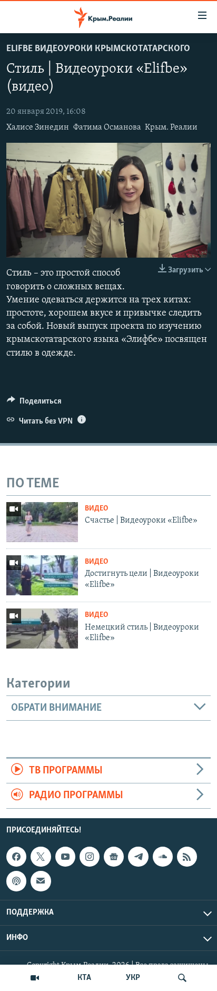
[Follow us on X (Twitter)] (41, 857)
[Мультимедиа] (35, 978)
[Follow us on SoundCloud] (163, 857)
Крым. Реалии (171, 127)
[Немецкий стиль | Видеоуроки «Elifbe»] (42, 629)
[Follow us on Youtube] (65, 857)
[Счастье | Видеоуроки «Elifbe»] (42, 522)
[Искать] (182, 978)
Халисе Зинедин (37, 127)
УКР (133, 978)
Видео (96, 509)
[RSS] (187, 857)
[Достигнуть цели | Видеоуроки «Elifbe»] (42, 575)
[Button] (34, 404)
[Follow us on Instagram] (90, 857)
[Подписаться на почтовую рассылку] (41, 881)
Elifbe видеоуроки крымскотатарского (98, 49)
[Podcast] (16, 881)
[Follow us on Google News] (114, 857)
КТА (84, 978)
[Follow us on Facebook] (16, 857)
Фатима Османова (107, 127)
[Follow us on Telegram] (138, 857)
